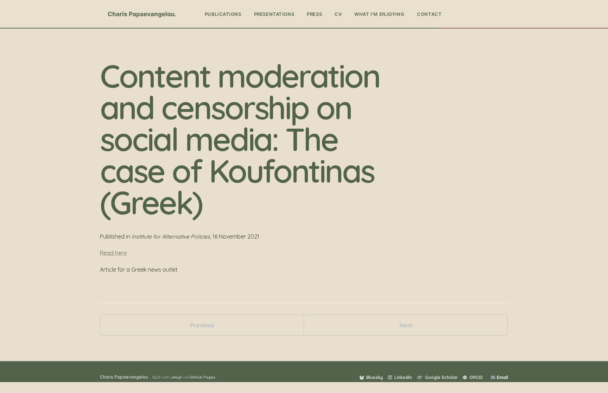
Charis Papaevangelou (141, 14)
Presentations (274, 14)
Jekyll (176, 377)
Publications (223, 14)
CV (338, 14)
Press (314, 14)
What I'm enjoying (379, 14)
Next (405, 325)
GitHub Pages (202, 377)
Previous (202, 325)
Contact (429, 14)
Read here (113, 252)
